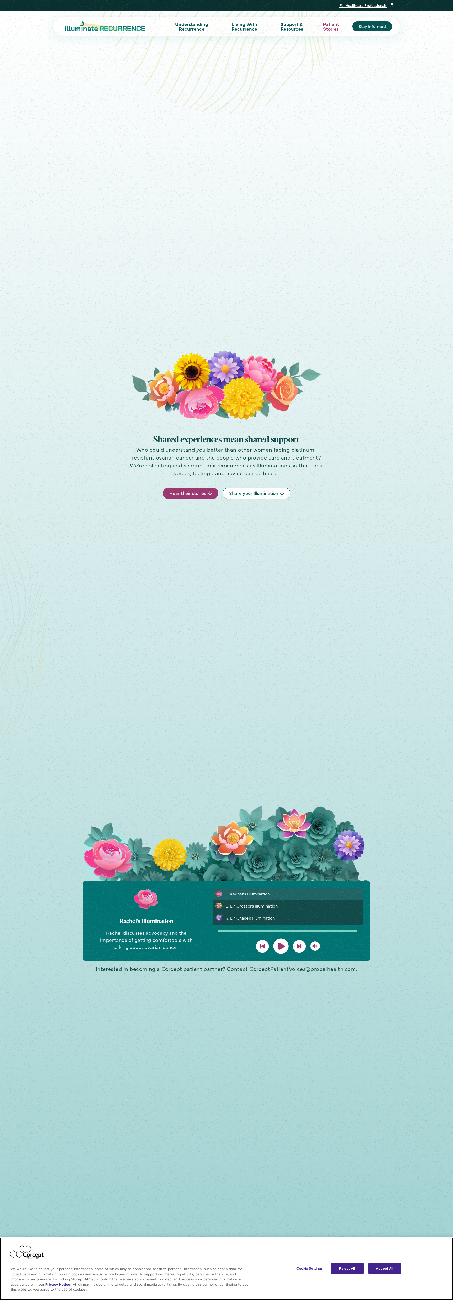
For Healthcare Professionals (363, 5)
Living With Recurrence (244, 26)
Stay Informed (372, 26)
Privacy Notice (57, 1284)
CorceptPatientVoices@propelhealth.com (303, 968)
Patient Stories (331, 26)
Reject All (347, 1268)
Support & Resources (292, 26)
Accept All (384, 1268)
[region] (226, 1268)
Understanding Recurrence (191, 26)
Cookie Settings (309, 1268)
